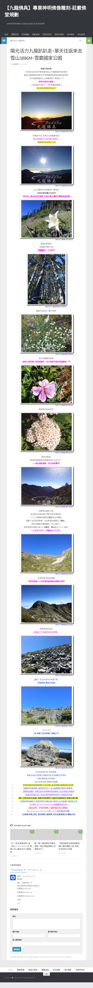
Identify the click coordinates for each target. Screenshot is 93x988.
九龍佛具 (15, 64)
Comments (19, 870)
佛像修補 (35, 34)
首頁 (6, 34)
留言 (14, 916)
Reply (18, 903)
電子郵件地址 (53, 932)
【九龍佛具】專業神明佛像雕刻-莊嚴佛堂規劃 (45, 11)
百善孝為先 (47, 34)
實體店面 (14, 34)
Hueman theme (30, 978)
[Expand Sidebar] (4, 40)
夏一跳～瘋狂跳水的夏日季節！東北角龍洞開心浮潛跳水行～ (45, 846)
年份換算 (81, 34)
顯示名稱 (16, 932)
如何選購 (25, 34)
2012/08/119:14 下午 (29, 876)
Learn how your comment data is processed (55, 957)
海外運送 (70, 34)
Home (10, 970)
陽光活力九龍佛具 (17, 41)
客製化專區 (59, 34)
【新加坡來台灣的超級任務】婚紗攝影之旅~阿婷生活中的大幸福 (69, 846)
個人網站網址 (17, 940)
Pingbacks (36, 870)
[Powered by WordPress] (12, 977)
